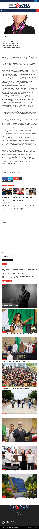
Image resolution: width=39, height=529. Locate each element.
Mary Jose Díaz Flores (6, 202)
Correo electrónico (5, 240)
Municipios (12, 510)
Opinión (19, 512)
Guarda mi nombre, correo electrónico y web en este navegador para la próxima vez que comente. (18, 251)
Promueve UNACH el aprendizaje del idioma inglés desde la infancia (15, 388)
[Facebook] (35, 1)
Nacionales (19, 510)
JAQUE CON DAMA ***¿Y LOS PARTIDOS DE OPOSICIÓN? (30, 197)
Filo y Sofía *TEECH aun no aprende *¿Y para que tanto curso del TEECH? (16, 266)
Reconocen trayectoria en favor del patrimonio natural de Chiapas (15, 361)
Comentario (4, 222)
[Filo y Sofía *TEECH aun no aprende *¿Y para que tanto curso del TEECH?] (7, 191)
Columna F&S (31, 510)
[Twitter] (36, 1)
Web (2, 245)
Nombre (3, 236)
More (20, 178)
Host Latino (36, 527)
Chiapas (3, 284)
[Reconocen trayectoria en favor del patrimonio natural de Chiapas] (19, 348)
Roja (25, 510)
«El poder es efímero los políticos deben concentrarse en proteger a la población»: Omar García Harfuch (18, 304)
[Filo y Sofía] (19, 5)
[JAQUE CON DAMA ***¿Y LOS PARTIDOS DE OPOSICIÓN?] (30, 191)
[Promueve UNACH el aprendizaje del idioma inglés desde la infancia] (19, 375)
